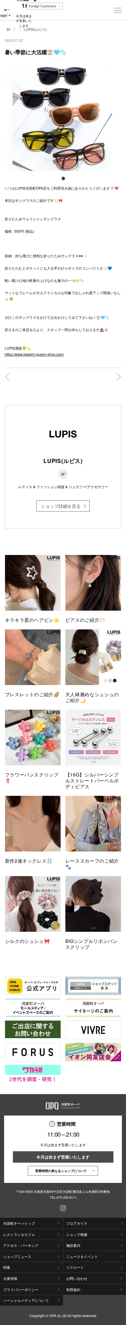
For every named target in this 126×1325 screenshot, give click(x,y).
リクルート (75, 1267)
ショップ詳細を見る (61, 506)
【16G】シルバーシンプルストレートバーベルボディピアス (92, 780)
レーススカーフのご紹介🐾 (92, 863)
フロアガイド (76, 1223)
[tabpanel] (63, 117)
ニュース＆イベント (82, 1256)
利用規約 (73, 1289)
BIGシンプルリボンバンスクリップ (91, 944)
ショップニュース (17, 1256)
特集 (6, 1267)
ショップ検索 (76, 1234)
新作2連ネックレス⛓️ (29, 860)
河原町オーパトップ (19, 1223)
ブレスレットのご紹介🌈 (32, 694)
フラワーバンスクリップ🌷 (32, 777)
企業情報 (10, 1278)
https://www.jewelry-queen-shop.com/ (34, 354)
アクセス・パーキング (20, 1245)
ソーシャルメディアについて (26, 1300)
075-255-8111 (66, 1197)
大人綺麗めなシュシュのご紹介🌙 (92, 697)
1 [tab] (63, 178)
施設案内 (73, 1245)
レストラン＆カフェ (19, 1234)
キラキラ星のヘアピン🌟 (32, 619)
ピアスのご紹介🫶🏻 (85, 619)
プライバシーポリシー (20, 1289)
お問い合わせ (76, 1278)
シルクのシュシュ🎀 (27, 941)
